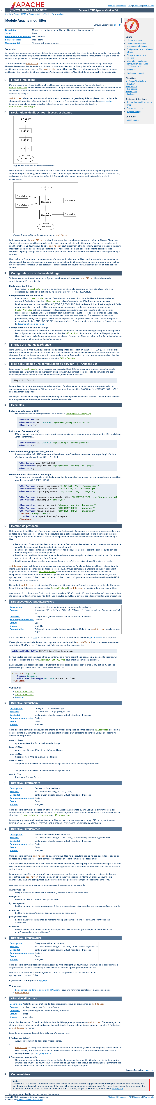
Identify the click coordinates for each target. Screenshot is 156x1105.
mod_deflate (83, 642)
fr (120, 25)
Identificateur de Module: (18, 36)
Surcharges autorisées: (22, 619)
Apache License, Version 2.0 (30, 1099)
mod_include (22, 993)
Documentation (35, 14)
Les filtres (20, 697)
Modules (111, 6)
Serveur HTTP (20, 14)
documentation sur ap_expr (31, 324)
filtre (35, 637)
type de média (95, 637)
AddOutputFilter (18, 88)
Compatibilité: (12, 43)
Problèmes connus (135, 108)
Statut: (8, 33)
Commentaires (133, 120)
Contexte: (15, 616)
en (115, 25)
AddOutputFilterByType (136, 81)
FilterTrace (130, 94)
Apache (8, 14)
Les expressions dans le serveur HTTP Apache (37, 990)
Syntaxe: (14, 610)
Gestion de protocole (136, 73)
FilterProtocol (131, 89)
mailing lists (117, 1088)
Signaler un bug (133, 111)
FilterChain (130, 84)
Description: (11, 30)
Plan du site (148, 6)
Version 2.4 (49, 14)
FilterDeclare (131, 86)
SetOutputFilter (24, 694)
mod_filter (32, 63)
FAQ (130, 6)
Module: (14, 626)
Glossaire (137, 6)
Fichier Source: (13, 39)
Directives (121, 6)
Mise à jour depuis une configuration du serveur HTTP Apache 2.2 (137, 64)
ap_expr (43, 980)
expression (106, 101)
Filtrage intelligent (134, 40)
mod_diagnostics (43, 1053)
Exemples (131, 70)
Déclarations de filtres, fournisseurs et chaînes (137, 44)
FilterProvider (131, 91)
